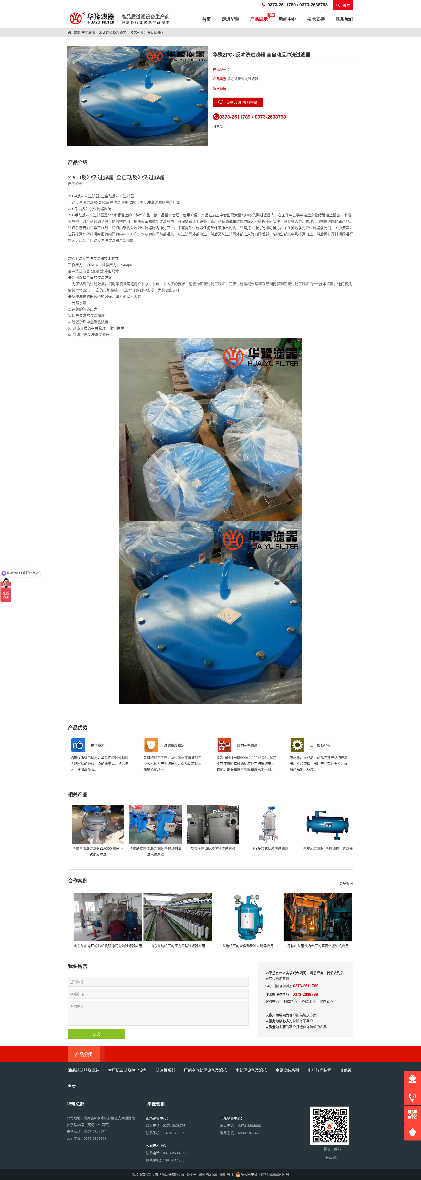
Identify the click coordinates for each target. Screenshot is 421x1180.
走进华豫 (230, 19)
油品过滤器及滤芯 (83, 1070)
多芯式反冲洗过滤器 (145, 32)
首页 (76, 32)
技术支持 (316, 19)
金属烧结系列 (287, 1070)
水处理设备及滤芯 (112, 32)
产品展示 (259, 19)
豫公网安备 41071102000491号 (264, 1174)
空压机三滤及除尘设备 (127, 1070)
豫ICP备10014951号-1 (216, 1174)
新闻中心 (287, 19)
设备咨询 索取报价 (240, 102)
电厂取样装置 (319, 1070)
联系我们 (344, 19)
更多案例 (346, 883)
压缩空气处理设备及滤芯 (205, 1070)
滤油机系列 (165, 1070)
